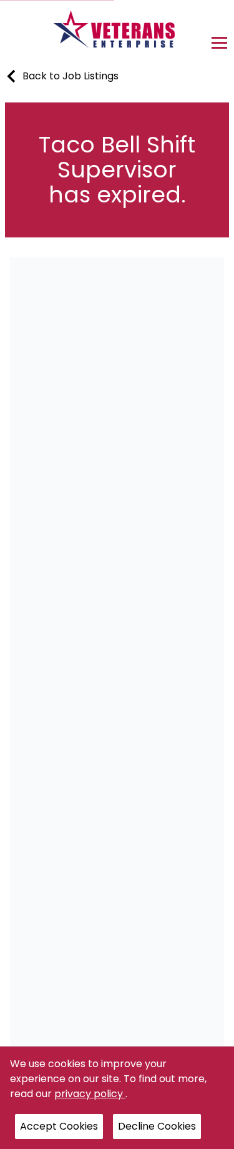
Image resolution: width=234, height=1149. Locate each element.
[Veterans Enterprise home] (117, 32)
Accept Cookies (59, 1126)
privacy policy (89, 1094)
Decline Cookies (157, 1126)
